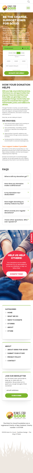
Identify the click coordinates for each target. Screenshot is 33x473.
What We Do (12, 316)
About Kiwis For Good (17, 350)
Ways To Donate (14, 320)
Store (10, 331)
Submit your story (16, 353)
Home (9, 312)
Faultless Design (22, 432)
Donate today (16, 274)
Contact (11, 361)
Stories (11, 324)
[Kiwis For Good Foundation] (9, 8)
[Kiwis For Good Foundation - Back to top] (16, 415)
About (10, 327)
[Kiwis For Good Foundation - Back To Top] (16, 455)
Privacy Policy (14, 357)
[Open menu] (28, 8)
